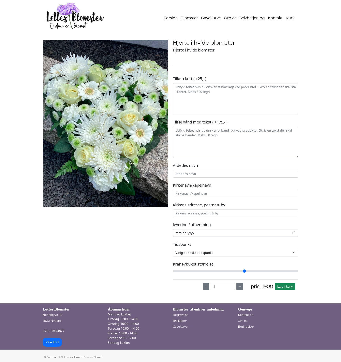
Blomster (189, 18)
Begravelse (180, 315)
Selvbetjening (252, 18)
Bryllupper (180, 321)
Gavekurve (211, 18)
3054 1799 (52, 342)
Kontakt (275, 18)
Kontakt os (245, 315)
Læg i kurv (285, 286)
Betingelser (246, 326)
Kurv (290, 18)
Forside (171, 18)
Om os (230, 18)
